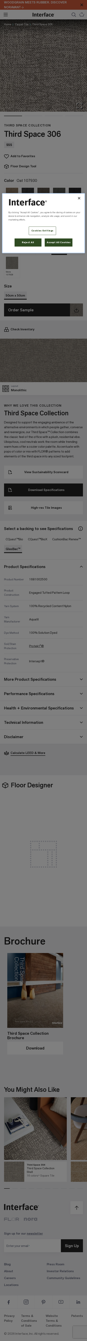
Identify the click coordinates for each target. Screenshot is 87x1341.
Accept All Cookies (58, 242)
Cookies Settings (42, 230)
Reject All (28, 242)
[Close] (79, 198)
